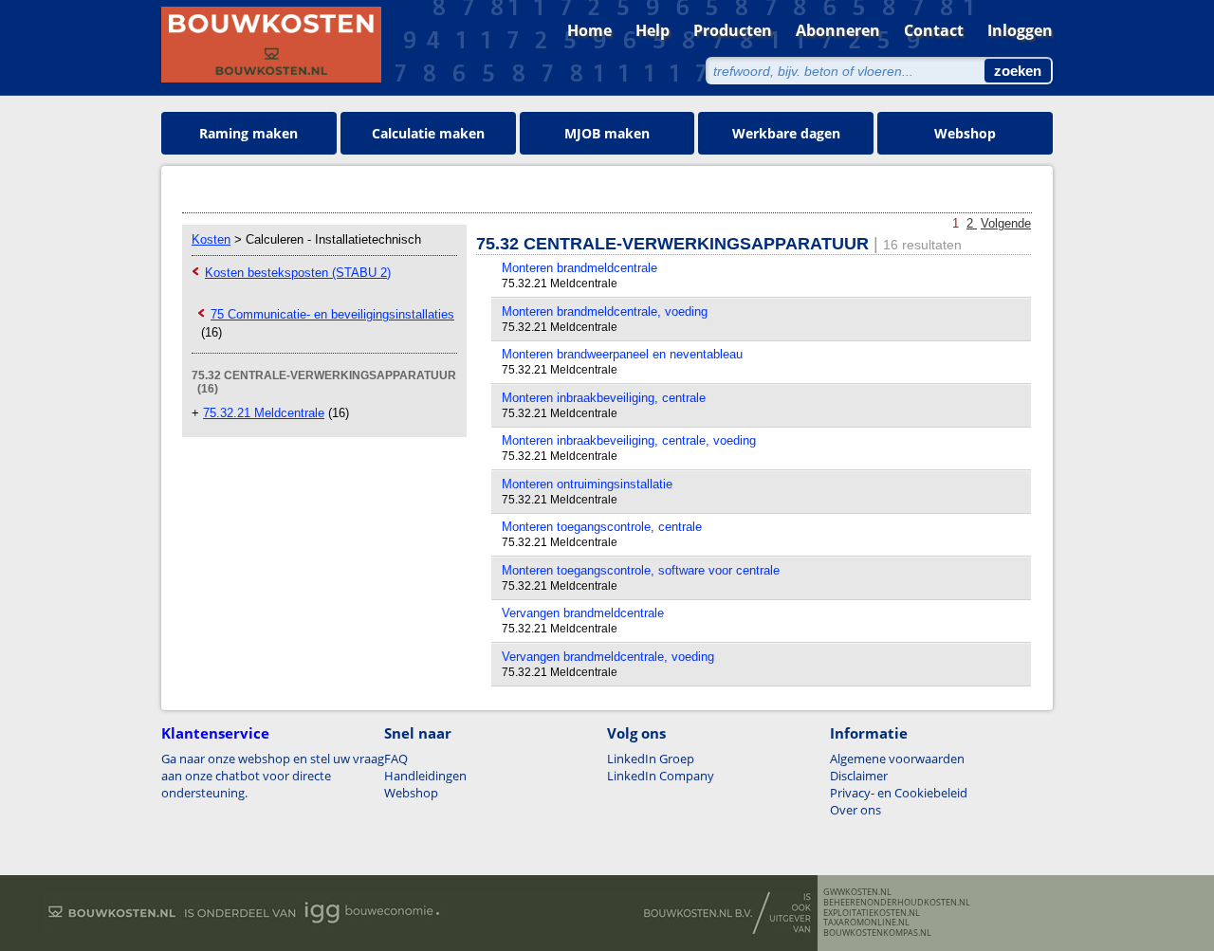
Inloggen (1020, 30)
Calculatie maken (428, 133)
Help (652, 30)
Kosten (211, 239)
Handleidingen (425, 775)
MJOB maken (607, 133)
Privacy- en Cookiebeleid (898, 792)
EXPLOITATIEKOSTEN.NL (871, 913)
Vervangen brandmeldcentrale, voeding (608, 656)
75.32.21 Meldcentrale (263, 413)
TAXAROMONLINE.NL (866, 922)
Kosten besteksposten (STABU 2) (298, 272)
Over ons (855, 809)
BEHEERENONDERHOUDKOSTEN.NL (896, 902)
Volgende (1006, 223)
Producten (732, 30)
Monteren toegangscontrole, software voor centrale (641, 570)
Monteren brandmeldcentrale (579, 268)
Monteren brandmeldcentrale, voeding (605, 311)
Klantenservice (215, 732)
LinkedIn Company (660, 775)
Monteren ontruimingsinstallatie (587, 484)
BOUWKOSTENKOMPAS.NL (877, 933)
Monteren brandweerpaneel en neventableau (622, 354)
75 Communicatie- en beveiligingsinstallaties (332, 314)
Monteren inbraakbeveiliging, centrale (604, 398)
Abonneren (838, 30)
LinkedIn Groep (650, 758)
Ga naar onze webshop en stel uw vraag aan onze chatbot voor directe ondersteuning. (272, 775)
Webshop (965, 133)
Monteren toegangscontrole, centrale (602, 527)
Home (589, 30)
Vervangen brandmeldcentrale (583, 613)
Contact (934, 30)
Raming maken (248, 133)
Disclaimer (859, 775)
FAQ (396, 758)
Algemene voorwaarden (897, 758)
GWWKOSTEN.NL (857, 892)
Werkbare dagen (786, 133)
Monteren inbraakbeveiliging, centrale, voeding (629, 440)
